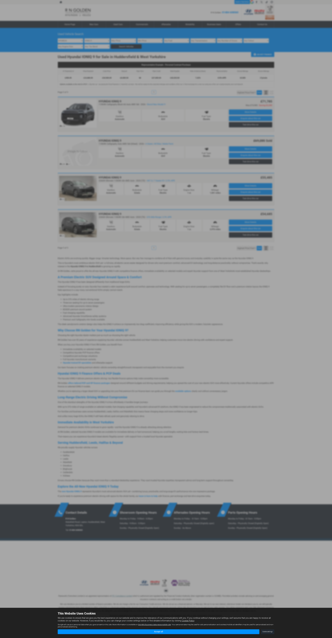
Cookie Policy (188, 620)
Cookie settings (267, 632)
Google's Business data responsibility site (154, 624)
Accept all (158, 631)
